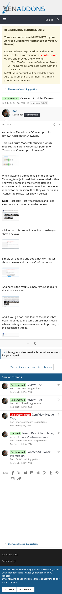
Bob (9, 58)
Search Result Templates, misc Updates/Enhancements (32, 435)
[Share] (53, 124)
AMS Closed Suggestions (28, 403)
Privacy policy (9, 561)
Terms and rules (10, 554)
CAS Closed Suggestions (28, 459)
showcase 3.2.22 (39, 103)
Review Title (34, 385)
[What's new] (58, 19)
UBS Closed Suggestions (28, 388)
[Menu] (4, 19)
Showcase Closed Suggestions (31, 421)
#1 (58, 124)
